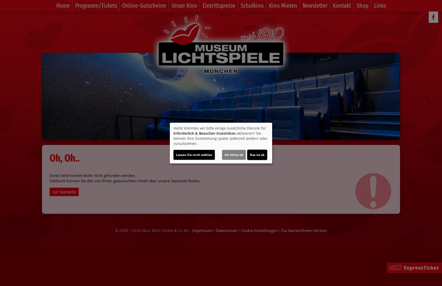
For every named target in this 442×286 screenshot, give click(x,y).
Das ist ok (257, 155)
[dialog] (221, 143)
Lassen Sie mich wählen (194, 155)
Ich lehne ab (234, 155)
